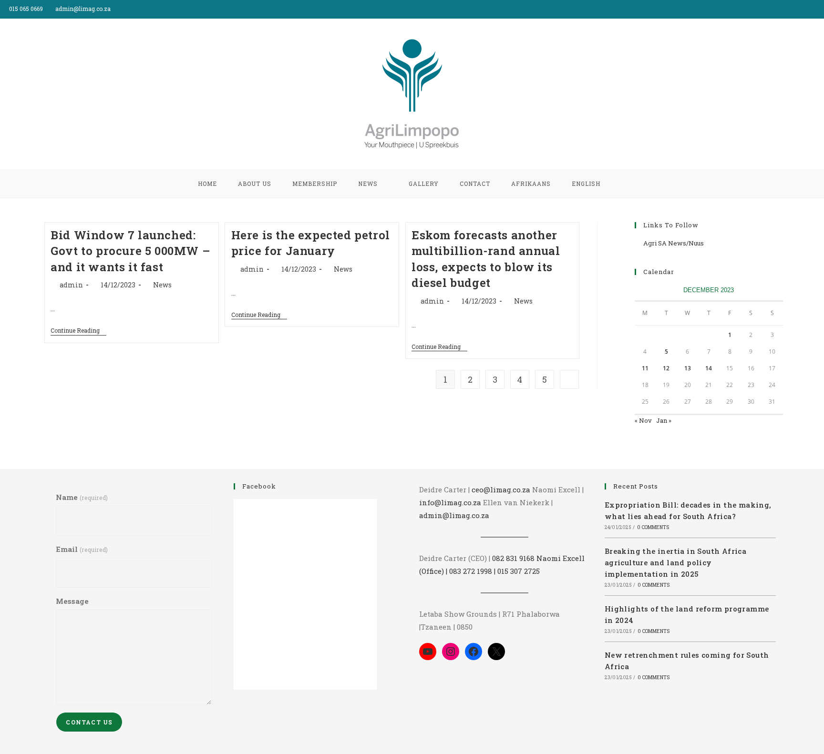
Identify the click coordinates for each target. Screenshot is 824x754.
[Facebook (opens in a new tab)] (810, 9)
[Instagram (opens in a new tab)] (820, 9)
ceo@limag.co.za (501, 489)
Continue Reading (78, 331)
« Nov (643, 420)
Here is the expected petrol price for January (310, 243)
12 (666, 368)
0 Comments (653, 527)
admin (71, 284)
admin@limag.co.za (454, 515)
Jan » (663, 420)
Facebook (259, 486)
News (162, 284)
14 (708, 368)
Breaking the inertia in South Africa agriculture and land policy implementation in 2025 (675, 562)
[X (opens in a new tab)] (799, 9)
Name (81, 497)
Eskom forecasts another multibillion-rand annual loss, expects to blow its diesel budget (486, 259)
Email (81, 549)
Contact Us (89, 722)
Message (72, 601)
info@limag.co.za (450, 502)
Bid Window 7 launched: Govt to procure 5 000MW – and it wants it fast (130, 251)
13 (687, 368)
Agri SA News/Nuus (673, 243)
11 (645, 368)
